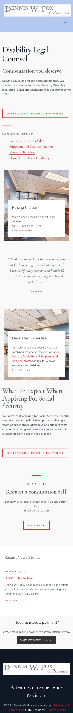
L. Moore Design (56, 710)
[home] (36, 10)
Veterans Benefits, (22, 152)
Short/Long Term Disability (29, 158)
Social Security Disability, (27, 141)
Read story (11, 600)
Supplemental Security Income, (31, 146)
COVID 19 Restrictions (18, 578)
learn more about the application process (35, 113)
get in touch (36, 525)
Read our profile (23, 230)
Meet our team (21, 369)
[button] (65, 22)
